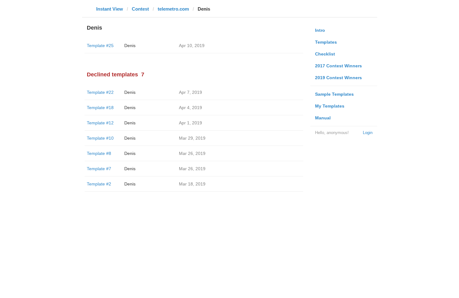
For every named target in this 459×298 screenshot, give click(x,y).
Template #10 (100, 138)
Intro (320, 30)
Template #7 (99, 168)
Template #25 (100, 45)
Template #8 (99, 153)
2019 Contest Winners (338, 77)
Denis (130, 45)
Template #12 (100, 122)
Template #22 (100, 92)
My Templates (329, 105)
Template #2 (99, 183)
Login (368, 132)
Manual (323, 117)
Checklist (325, 53)
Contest (140, 9)
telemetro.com (173, 9)
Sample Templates (334, 94)
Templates (326, 42)
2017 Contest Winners (338, 65)
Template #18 (100, 107)
